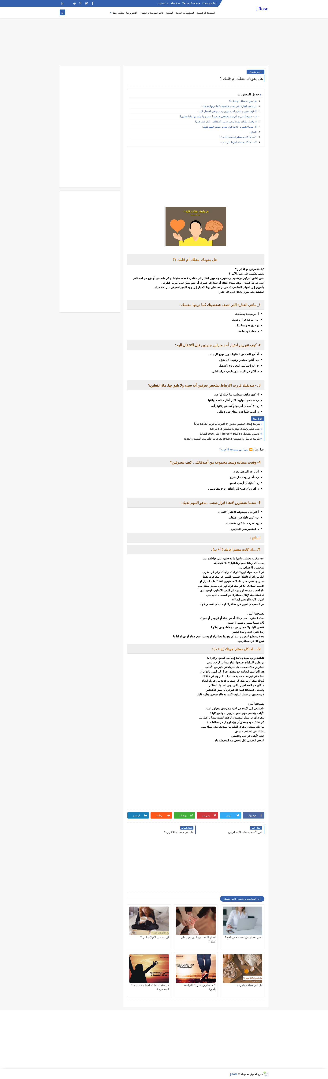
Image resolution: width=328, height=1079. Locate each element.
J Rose (262, 9)
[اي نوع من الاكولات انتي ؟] (149, 921)
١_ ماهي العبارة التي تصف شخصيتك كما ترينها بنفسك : (229, 106)
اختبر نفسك (255, 72)
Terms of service (191, 3)
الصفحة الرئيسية (206, 12)
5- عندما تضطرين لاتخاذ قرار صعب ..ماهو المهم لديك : (229, 126)
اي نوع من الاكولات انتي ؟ (154, 937)
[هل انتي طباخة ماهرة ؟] (242, 968)
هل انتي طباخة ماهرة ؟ (249, 985)
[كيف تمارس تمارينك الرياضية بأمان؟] (196, 968)
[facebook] (92, 3)
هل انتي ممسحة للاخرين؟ (233, 449)
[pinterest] (80, 3)
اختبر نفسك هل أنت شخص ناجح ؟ (243, 937)
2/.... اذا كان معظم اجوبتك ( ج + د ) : (238, 142)
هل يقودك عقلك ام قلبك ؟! (243, 101)
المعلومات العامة (185, 12)
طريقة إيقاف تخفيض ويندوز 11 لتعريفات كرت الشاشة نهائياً (227, 424)
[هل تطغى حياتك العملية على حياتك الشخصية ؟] (149, 968)
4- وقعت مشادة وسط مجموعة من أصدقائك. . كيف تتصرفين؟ (226, 121)
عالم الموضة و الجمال (152, 12)
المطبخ (169, 12)
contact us (163, 3)
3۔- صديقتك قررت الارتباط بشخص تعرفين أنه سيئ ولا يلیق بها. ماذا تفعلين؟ (218, 116)
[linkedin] (62, 3)
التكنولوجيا (131, 12)
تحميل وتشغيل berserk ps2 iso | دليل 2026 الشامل (229, 433)
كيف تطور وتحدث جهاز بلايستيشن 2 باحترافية (235, 428)
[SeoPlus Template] (265, 1074)
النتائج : (253, 131)
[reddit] (74, 3)
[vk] (68, 3)
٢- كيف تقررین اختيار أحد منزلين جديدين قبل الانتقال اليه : (227, 111)
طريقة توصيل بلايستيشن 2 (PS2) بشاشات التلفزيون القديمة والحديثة (222, 438)
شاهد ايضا (118, 12)
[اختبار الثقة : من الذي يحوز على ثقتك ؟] (196, 921)
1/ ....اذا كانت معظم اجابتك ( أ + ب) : (238, 137)
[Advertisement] (164, 36)
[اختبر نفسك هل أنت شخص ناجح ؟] (242, 921)
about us (175, 3)
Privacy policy (209, 3)
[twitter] (86, 3)
